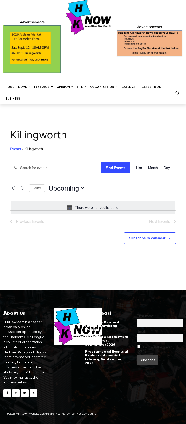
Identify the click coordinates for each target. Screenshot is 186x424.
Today (37, 188)
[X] (33, 393)
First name (145, 316)
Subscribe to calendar (147, 238)
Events (15, 149)
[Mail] (24, 393)
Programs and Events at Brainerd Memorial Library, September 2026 (107, 357)
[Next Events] (22, 188)
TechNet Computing (83, 413)
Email (141, 331)
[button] (177, 92)
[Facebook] (7, 393)
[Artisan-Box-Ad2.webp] (32, 49)
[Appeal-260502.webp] (149, 43)
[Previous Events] (13, 188)
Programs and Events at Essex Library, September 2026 (107, 341)
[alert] (93, 207)
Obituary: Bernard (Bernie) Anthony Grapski (102, 326)
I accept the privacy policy (156, 349)
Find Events (115, 167)
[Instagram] (16, 393)
